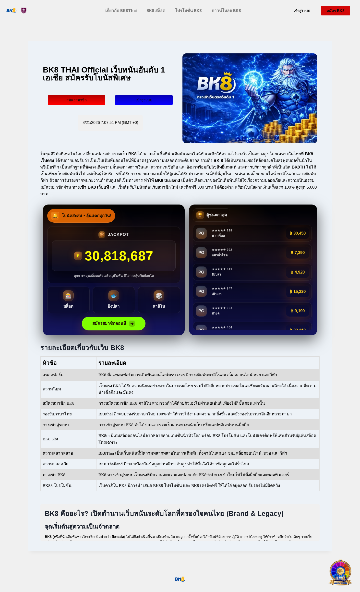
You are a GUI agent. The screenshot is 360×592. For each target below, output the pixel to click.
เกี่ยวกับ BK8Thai (121, 10)
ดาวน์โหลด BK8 (226, 10)
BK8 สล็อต (155, 10)
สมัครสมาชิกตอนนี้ (113, 323)
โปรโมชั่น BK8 (188, 10)
